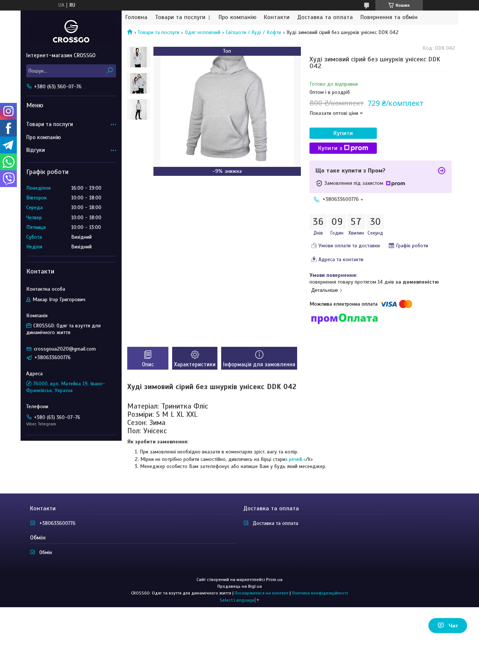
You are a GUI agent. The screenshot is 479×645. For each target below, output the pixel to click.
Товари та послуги (180, 17)
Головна (136, 17)
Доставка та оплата (325, 17)
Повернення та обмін (389, 17)
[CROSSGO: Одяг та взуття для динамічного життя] (71, 31)
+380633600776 (57, 523)
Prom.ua (274, 579)
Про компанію (237, 17)
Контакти (277, 17)
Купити (343, 133)
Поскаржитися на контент (262, 593)
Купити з (330, 148)
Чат (453, 626)
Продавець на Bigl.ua (239, 586)
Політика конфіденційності (320, 593)
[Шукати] (109, 70)
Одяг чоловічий (202, 32)
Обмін (45, 552)
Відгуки (35, 150)
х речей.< (295, 459)
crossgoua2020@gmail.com (65, 349)
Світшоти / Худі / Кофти (253, 32)
